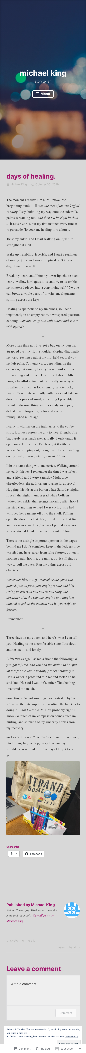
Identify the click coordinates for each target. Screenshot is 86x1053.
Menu (45, 94)
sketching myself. (20, 941)
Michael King (18, 184)
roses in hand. (67, 948)
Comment (66, 1013)
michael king (43, 73)
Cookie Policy (71, 1036)
